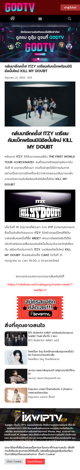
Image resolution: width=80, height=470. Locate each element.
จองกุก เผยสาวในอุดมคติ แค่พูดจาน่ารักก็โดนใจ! (51, 372)
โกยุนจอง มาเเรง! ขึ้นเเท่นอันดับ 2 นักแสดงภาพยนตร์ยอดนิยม (50, 390)
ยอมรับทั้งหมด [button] (35, 461)
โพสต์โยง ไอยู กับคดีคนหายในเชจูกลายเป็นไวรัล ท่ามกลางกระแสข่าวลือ (51, 353)
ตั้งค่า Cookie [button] (14, 461)
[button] (40, 19)
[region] (40, 42)
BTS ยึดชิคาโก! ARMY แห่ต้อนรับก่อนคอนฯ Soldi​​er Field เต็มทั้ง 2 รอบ (50, 334)
